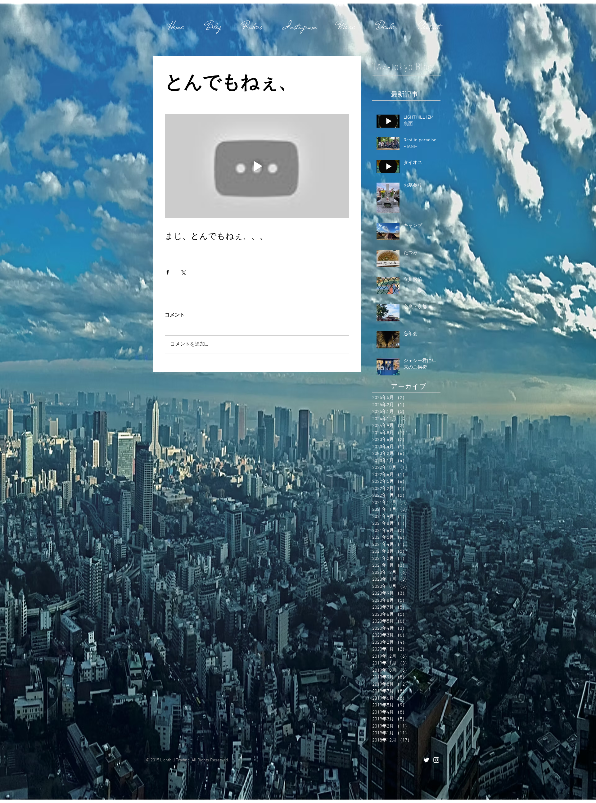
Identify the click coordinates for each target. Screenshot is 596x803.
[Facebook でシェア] (168, 272)
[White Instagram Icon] (436, 760)
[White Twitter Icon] (426, 760)
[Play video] (257, 166)
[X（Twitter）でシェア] (183, 272)
